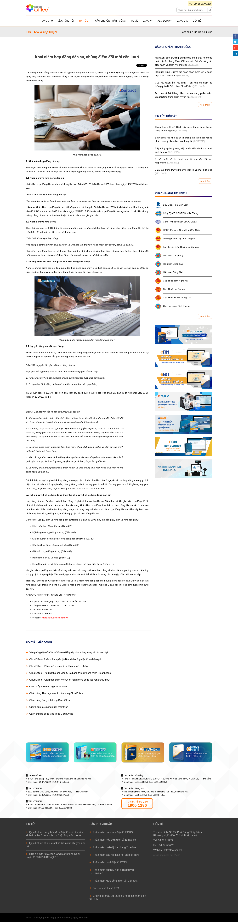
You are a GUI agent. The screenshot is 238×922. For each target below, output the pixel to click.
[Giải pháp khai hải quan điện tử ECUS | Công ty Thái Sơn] (183, 424)
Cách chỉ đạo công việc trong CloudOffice (51, 713)
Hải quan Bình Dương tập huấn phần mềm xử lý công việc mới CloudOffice (183, 74)
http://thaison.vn (173, 850)
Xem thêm (205, 104)
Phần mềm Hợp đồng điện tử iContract (115, 880)
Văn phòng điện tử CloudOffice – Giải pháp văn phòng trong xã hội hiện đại (68, 652)
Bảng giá (182, 20)
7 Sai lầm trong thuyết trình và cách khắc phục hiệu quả (183, 171)
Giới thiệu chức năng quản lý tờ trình (48, 707)
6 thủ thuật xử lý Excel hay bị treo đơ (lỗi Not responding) (183, 161)
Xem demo (164, 20)
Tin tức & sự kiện (203, 31)
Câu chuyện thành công (110, 20)
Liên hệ (197, 20)
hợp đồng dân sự (48, 72)
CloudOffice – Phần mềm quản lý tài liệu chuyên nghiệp (58, 666)
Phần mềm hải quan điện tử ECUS (113, 832)
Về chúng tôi (66, 20)
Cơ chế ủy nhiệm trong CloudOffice (48, 686)
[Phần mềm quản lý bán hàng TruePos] (183, 469)
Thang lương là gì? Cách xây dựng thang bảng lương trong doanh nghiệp (183, 129)
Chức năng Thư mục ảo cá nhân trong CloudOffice (56, 693)
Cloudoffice (54, 580)
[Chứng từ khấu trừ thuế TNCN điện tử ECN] (183, 446)
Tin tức (84, 20)
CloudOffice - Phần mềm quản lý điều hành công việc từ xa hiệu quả (65, 659)
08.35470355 (45, 795)
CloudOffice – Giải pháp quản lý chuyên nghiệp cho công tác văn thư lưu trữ (69, 679)
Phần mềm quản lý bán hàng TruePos (114, 847)
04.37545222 (45, 782)
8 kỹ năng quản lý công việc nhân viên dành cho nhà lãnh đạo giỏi (183, 150)
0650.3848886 (45, 808)
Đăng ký (148, 20)
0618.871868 (141, 795)
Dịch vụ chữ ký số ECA (106, 888)
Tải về (134, 20)
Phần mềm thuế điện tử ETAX (110, 862)
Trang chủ (46, 20)
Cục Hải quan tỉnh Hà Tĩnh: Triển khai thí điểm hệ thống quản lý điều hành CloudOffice (183, 84)
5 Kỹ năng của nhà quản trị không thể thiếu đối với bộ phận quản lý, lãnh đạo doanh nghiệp (183, 139)
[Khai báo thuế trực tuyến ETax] (183, 401)
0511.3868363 (141, 782)
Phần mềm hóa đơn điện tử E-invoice (114, 839)
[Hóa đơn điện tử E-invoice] (183, 334)
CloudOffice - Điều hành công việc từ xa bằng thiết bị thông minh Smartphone (70, 672)
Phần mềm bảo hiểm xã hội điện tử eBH (116, 854)
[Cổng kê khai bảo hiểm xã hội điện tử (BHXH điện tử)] (183, 357)
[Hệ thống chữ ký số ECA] (183, 379)
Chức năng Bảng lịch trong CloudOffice (50, 700)
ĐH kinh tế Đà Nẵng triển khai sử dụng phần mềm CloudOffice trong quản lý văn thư (183, 95)
